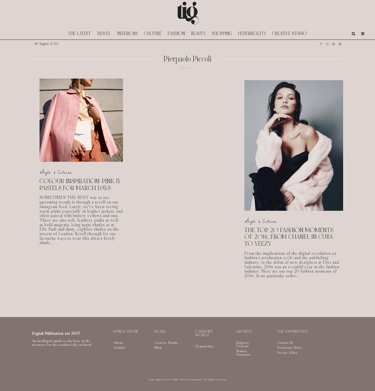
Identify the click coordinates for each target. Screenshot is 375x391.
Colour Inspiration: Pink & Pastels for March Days (80, 185)
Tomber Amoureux (243, 353)
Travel (104, 33)
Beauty (198, 33)
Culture (153, 33)
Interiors (127, 33)
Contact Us (285, 342)
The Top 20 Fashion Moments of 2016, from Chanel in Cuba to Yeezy (288, 237)
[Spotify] (340, 44)
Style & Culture (56, 172)
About (118, 342)
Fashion (176, 33)
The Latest (79, 33)
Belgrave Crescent (242, 344)
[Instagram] (327, 44)
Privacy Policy (287, 352)
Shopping (222, 33)
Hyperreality (252, 33)
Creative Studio (289, 33)
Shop (158, 347)
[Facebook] (321, 44)
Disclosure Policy (290, 347)
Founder (120, 347)
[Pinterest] (333, 44)
